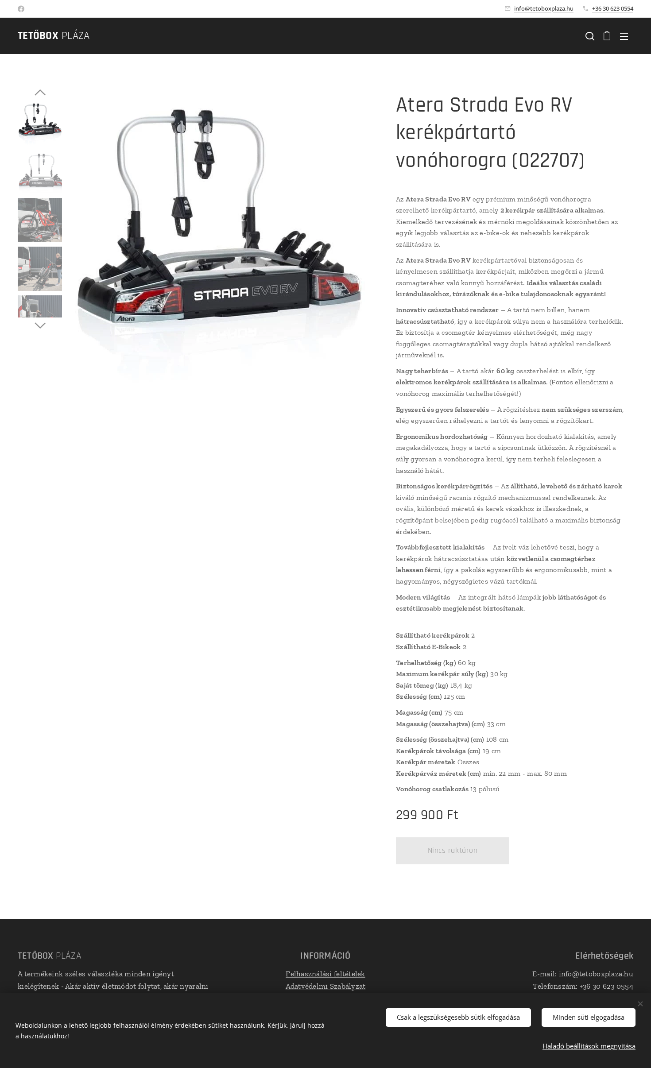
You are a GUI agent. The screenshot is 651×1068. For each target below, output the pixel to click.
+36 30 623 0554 (612, 8)
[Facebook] (21, 8)
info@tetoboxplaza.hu (544, 8)
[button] (589, 36)
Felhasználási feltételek (325, 973)
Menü (626, 36)
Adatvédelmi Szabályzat (326, 986)
